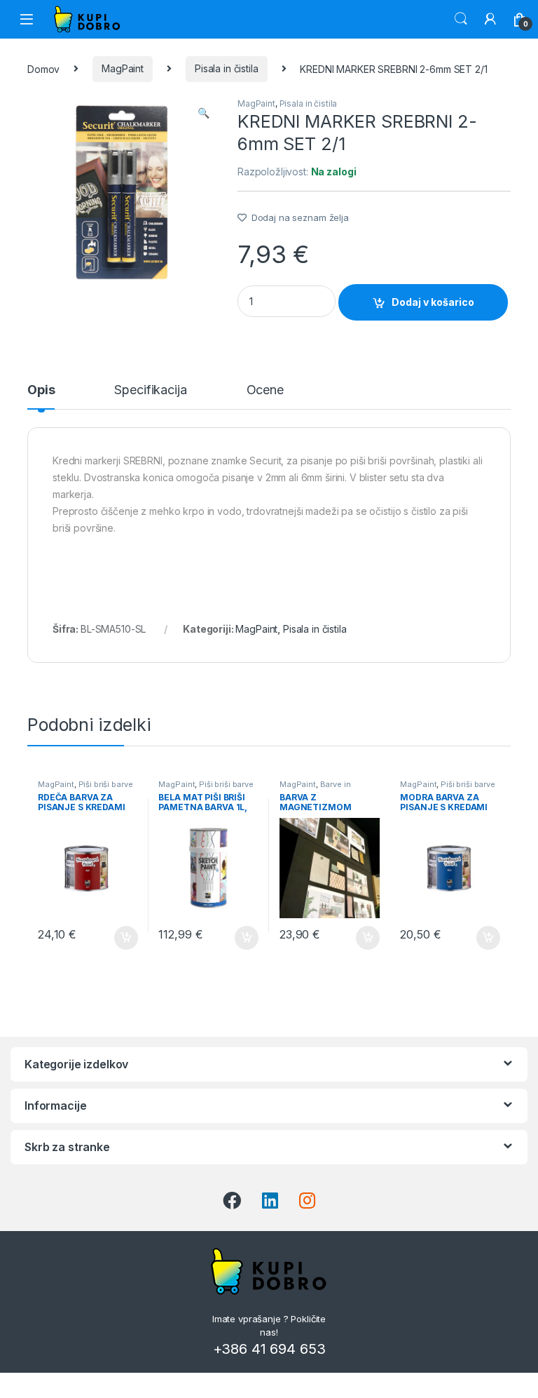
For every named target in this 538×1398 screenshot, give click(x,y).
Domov (43, 68)
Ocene (265, 390)
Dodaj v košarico (433, 302)
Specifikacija (150, 390)
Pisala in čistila (226, 68)
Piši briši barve (105, 784)
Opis (41, 390)
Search (461, 19)
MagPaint (123, 68)
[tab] (41, 396)
